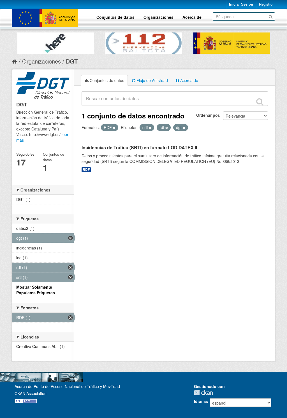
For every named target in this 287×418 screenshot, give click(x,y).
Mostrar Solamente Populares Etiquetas (35, 289)
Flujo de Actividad (151, 80)
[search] (260, 101)
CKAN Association (31, 393)
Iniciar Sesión (241, 4)
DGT (72, 61)
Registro (265, 4)
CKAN (205, 393)
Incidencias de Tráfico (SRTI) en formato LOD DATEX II (139, 147)
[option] (55, 42)
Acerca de (192, 17)
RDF (86, 169)
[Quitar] (114, 127)
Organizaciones (158, 17)
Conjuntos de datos (115, 17)
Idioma (200, 401)
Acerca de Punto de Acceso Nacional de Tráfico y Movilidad (67, 386)
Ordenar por (207, 115)
